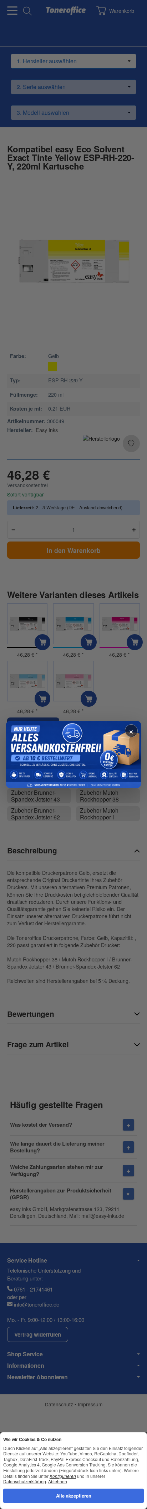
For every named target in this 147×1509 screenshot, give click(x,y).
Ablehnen (57, 1481)
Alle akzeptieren (73, 1495)
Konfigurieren (63, 1476)
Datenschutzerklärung (24, 1481)
